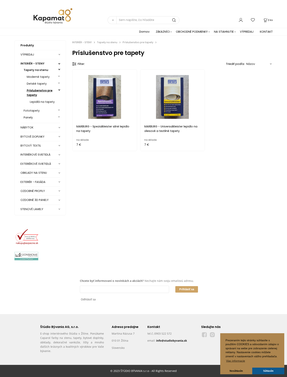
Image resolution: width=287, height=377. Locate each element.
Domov (144, 32)
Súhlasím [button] (268, 371)
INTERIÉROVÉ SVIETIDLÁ (35, 155)
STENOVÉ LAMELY (31, 209)
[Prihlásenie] (241, 20)
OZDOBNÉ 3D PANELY (34, 200)
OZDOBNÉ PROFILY (32, 191)
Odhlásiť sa (88, 299)
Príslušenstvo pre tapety (40, 93)
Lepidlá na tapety (42, 102)
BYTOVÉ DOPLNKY (32, 137)
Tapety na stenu (36, 70)
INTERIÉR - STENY (32, 63)
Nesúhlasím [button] (236, 371)
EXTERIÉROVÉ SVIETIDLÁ (35, 164)
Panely (28, 117)
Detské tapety (37, 84)
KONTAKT (266, 32)
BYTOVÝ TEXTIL (30, 146)
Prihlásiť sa (186, 289)
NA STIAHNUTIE (224, 32)
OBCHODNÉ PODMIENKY (192, 32)
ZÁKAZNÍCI (163, 32)
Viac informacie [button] (235, 360)
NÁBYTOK (26, 127)
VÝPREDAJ (247, 32)
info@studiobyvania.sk (171, 340)
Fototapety (32, 111)
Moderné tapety (38, 77)
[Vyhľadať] (112, 20)
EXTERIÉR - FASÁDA (32, 182)
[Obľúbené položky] (253, 20)
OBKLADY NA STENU (33, 173)
